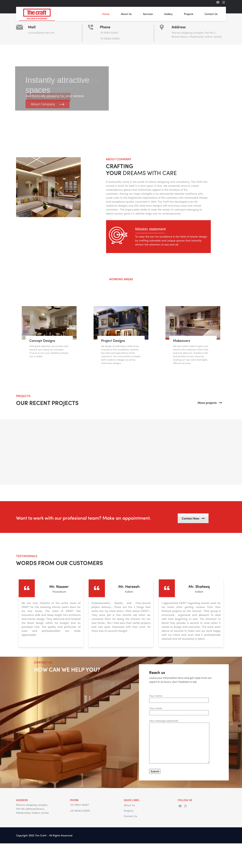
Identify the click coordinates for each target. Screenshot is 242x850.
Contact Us (211, 14)
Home (105, 14)
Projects (188, 14)
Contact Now (190, 518)
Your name (155, 695)
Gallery (168, 14)
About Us (126, 14)
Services (148, 14)
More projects (207, 403)
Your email (155, 708)
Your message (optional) (163, 720)
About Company (43, 104)
